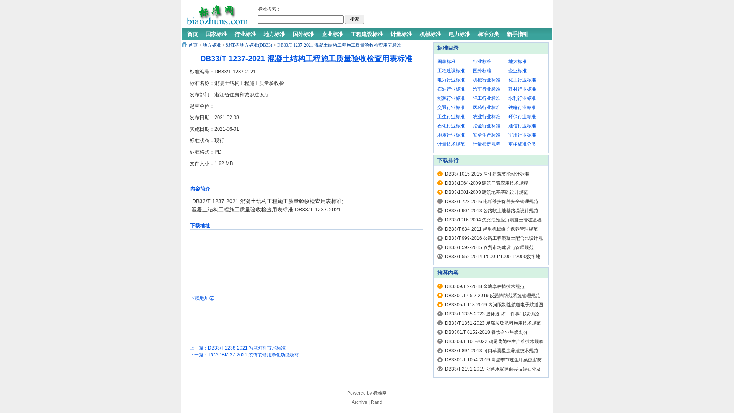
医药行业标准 (486, 107)
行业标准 (482, 61)
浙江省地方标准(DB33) (249, 45)
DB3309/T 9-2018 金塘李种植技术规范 (485, 286)
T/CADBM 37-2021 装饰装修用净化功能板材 (253, 355)
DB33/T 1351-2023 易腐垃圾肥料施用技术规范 (493, 323)
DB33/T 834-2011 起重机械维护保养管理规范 (491, 229)
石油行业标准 (451, 89)
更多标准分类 (522, 144)
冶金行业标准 (486, 125)
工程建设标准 (451, 70)
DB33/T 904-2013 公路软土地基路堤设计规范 (491, 210)
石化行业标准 (451, 125)
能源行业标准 (451, 98)
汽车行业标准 (486, 89)
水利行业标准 (522, 98)
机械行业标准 (486, 80)
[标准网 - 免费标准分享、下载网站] (216, 15)
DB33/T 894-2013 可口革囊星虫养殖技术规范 (491, 350)
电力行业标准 (451, 80)
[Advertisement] (456, 15)
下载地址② (202, 298)
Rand (376, 402)
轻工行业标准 (486, 98)
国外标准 (482, 70)
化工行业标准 (522, 80)
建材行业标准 (522, 89)
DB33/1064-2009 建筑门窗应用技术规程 (486, 183)
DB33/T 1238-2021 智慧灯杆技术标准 (247, 348)
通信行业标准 (522, 125)
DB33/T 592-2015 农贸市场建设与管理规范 (489, 247)
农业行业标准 (486, 116)
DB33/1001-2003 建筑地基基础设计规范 (486, 192)
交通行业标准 (451, 107)
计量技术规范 (451, 144)
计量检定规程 (486, 144)
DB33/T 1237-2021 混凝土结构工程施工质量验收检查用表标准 (339, 45)
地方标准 (212, 45)
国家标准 (446, 61)
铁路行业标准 (522, 107)
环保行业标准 (522, 116)
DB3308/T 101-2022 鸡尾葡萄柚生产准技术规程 (494, 341)
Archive (359, 402)
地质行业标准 (451, 135)
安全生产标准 (486, 135)
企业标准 (517, 70)
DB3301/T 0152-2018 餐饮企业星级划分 (486, 332)
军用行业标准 (522, 135)
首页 (193, 45)
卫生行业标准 (451, 116)
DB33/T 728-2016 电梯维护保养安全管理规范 (491, 201)
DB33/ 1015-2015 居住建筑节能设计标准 (487, 174)
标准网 (380, 393)
